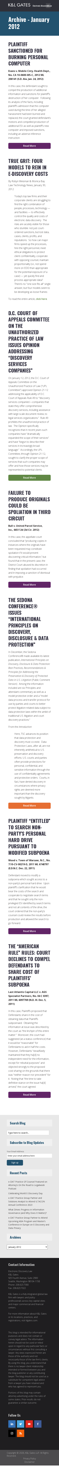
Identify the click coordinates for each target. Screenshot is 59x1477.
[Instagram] (12, 1433)
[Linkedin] (12, 1424)
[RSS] (20, 1433)
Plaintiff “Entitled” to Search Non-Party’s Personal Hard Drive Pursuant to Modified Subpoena (29, 836)
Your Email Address (15, 1151)
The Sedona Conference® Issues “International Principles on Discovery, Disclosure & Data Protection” (28, 622)
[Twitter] (20, 1424)
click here (41, 299)
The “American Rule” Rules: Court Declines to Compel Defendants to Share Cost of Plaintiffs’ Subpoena (29, 965)
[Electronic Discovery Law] (30, 4)
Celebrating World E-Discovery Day (25, 1193)
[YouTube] (29, 1424)
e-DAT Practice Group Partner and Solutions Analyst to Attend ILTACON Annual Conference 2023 (26, 1201)
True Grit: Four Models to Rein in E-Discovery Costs (28, 167)
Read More (29, 145)
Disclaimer (30, 1461)
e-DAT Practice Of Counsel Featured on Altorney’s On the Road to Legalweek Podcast (27, 1185)
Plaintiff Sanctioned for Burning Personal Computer (28, 53)
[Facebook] (37, 1424)
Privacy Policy (29, 1458)
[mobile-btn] (48, 5)
